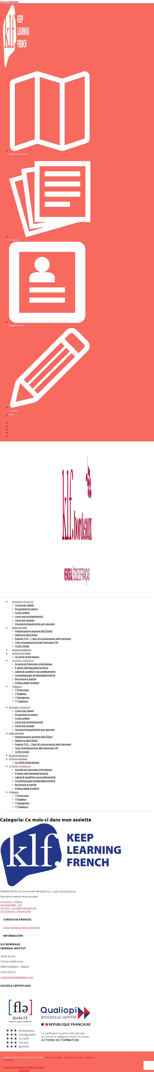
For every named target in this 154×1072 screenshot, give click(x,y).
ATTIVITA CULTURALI (21, 653)
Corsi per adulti (24, 605)
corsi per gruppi (24, 620)
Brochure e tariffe (25, 679)
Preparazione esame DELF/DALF (34, 631)
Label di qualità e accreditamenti (35, 671)
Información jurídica (53, 1057)
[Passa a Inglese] (20, 694)
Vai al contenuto (9, 1)
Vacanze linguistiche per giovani (35, 624)
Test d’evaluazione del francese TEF (36, 642)
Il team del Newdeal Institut (31, 668)
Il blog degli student (27, 683)
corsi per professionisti (29, 616)
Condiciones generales (74, 1057)
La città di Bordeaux (27, 657)
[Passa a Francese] (22, 690)
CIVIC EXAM (22, 646)
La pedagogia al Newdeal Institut (35, 675)
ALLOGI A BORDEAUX (18, 755)
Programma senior (26, 609)
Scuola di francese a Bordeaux (33, 664)
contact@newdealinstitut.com (17, 977)
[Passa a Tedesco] (21, 701)
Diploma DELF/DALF (26, 635)
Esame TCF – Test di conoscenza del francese (43, 638)
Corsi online (22, 613)
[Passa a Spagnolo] (22, 697)
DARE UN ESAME (19, 627)
